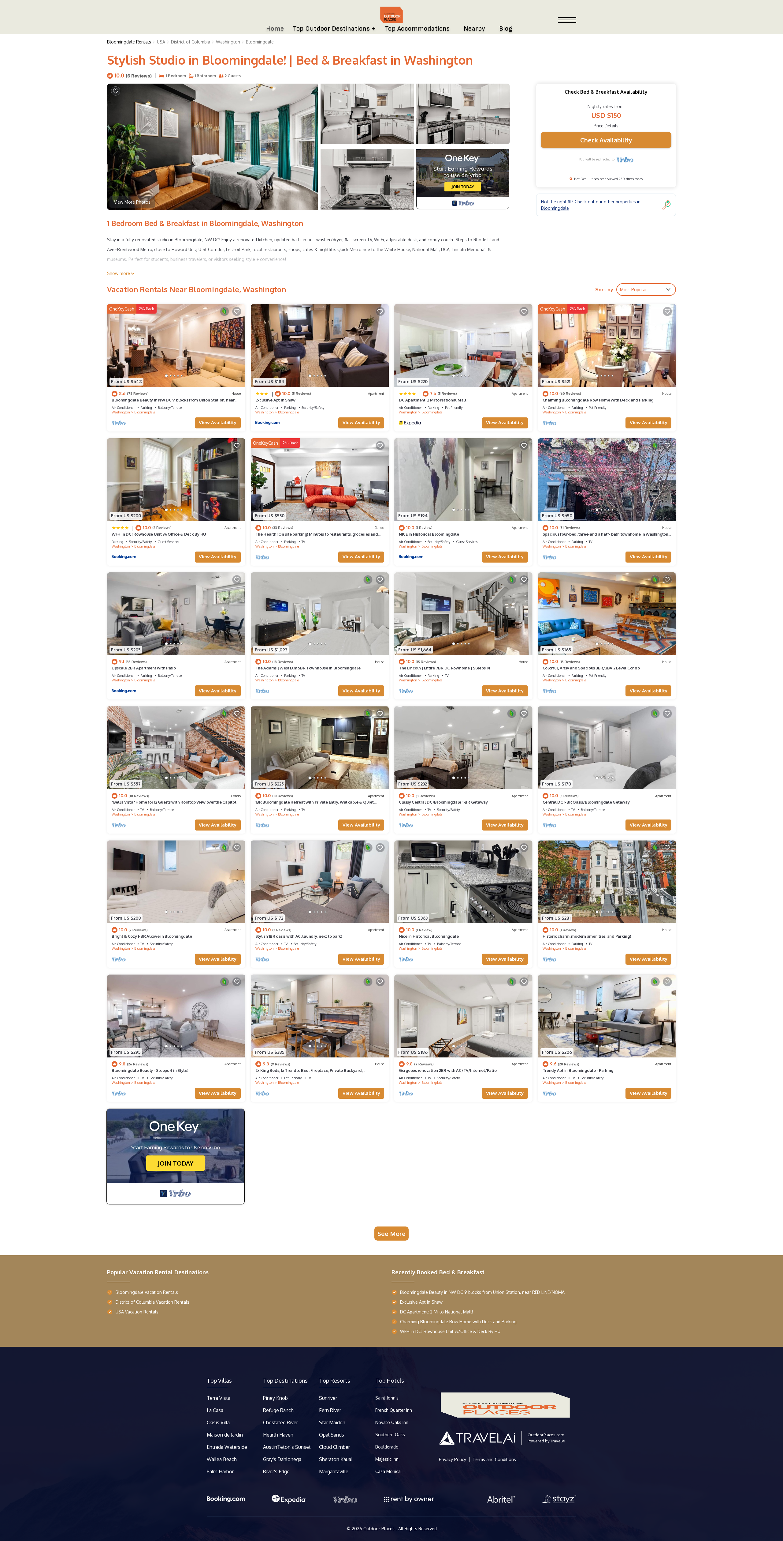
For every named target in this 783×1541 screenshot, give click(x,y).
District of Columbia (190, 41)
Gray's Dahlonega (282, 1459)
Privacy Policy (452, 1459)
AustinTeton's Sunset (287, 1447)
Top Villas (219, 1380)
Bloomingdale (260, 41)
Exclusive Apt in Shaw (275, 399)
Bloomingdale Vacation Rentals (147, 1292)
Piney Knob (275, 1398)
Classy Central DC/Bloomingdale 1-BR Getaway (443, 802)
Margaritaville (334, 1471)
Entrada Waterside (227, 1447)
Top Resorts (334, 1380)
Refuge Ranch (278, 1410)
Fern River (330, 1410)
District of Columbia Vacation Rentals (152, 1302)
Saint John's (387, 1397)
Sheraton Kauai (335, 1459)
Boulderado (387, 1446)
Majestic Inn (387, 1459)
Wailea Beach (222, 1459)
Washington (228, 41)
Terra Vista (218, 1398)
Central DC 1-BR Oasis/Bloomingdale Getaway (586, 802)
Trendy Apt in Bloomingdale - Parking (578, 1070)
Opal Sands (331, 1435)
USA (161, 41)
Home (275, 28)
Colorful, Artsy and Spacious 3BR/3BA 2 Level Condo (591, 667)
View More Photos (132, 202)
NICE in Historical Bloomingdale (429, 534)
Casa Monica (388, 1471)
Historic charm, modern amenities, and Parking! (587, 936)
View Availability (217, 422)
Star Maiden (332, 1422)
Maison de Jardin (225, 1435)
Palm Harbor (220, 1471)
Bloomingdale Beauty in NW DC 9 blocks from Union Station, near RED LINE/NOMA (482, 1292)
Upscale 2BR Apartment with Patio (144, 667)
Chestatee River (280, 1422)
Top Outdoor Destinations (331, 28)
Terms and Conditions (494, 1459)
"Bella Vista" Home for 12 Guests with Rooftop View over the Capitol (174, 802)
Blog (506, 28)
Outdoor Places (379, 1528)
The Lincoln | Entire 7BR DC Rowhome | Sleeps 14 (444, 667)
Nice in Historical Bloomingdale (429, 936)
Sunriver (328, 1398)
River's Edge (276, 1471)
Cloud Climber (334, 1447)
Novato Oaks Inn (391, 1422)
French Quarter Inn (393, 1410)
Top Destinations (285, 1380)
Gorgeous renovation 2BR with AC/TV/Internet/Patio (447, 1070)
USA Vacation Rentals (137, 1311)
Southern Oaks (390, 1434)
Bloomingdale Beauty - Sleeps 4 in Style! (150, 1070)
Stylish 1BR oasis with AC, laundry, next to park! (298, 936)
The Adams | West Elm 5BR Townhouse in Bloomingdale (308, 667)
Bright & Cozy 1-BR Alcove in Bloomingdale (152, 936)
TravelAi (557, 1440)
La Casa (215, 1410)
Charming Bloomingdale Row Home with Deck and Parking (598, 399)
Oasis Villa (218, 1422)
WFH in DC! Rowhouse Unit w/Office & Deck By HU (159, 534)
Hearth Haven (278, 1435)
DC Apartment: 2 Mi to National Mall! (433, 399)
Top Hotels (389, 1380)
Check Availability (606, 140)
